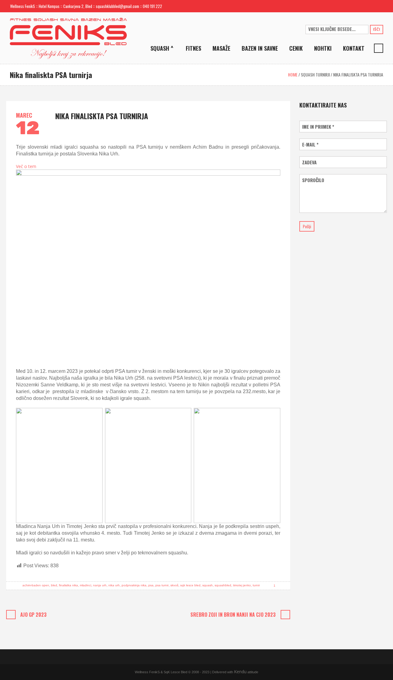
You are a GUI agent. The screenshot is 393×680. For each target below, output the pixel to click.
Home (293, 74)
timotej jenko (242, 585)
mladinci (85, 585)
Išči (376, 29)
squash (207, 585)
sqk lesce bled (190, 585)
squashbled (223, 585)
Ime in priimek (318, 126)
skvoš (174, 585)
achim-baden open (35, 585)
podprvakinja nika (134, 585)
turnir (256, 585)
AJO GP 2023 (33, 614)
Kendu (240, 671)
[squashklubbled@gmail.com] (359, 6)
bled (54, 585)
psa (151, 585)
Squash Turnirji (315, 74)
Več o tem (26, 166)
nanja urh (100, 585)
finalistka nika (68, 585)
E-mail (310, 144)
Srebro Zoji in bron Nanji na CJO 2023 (233, 614)
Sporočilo (313, 180)
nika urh (114, 585)
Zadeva (309, 162)
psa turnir (162, 585)
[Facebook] (368, 6)
